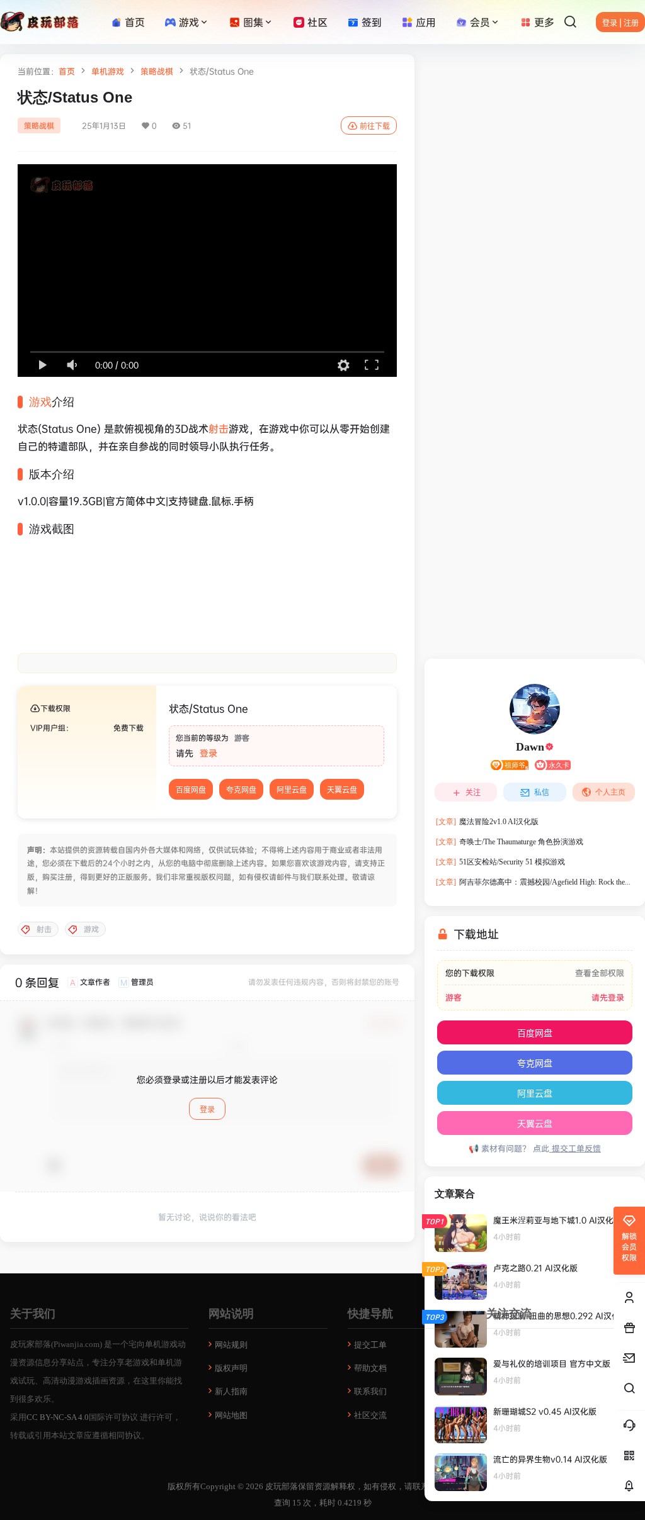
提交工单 (370, 1345)
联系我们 (370, 1391)
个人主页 (610, 792)
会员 (480, 22)
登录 (208, 753)
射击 (218, 428)
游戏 (189, 22)
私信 (541, 792)
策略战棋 (156, 71)
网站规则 (231, 1345)
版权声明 (231, 1368)
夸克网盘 (241, 790)
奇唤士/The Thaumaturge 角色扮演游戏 (509, 842)
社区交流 (370, 1415)
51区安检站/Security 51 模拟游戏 (500, 862)
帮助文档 (370, 1368)
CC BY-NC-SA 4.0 (57, 1417)
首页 (67, 71)
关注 (473, 792)
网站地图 (231, 1415)
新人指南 (231, 1391)
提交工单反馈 (575, 1148)
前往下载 (375, 126)
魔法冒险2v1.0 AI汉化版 (487, 821)
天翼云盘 (342, 790)
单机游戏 (107, 71)
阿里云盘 (292, 790)
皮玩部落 (280, 1486)
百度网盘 (191, 790)
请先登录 (607, 997)
